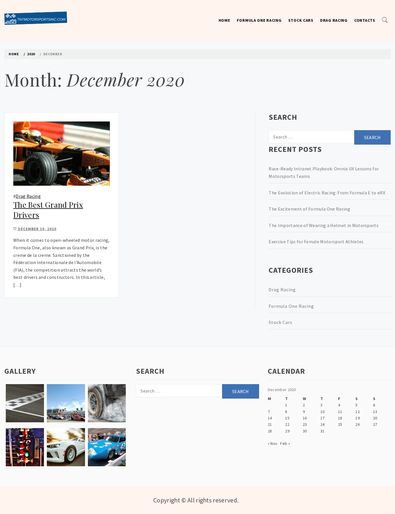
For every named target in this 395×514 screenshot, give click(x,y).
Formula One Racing (259, 20)
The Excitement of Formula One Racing (309, 209)
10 (322, 411)
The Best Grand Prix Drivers (48, 210)
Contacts (364, 20)
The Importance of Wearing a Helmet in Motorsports (324, 225)
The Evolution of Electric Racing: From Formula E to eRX (327, 193)
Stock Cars (300, 20)
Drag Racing (334, 20)
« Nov (273, 443)
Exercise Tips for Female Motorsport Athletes (316, 241)
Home (224, 20)
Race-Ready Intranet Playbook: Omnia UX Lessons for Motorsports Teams (324, 172)
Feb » (285, 443)
